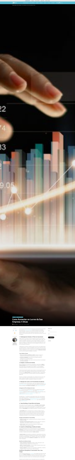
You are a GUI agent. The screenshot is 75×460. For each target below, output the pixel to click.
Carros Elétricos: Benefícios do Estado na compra (14, 344)
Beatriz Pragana (16, 324)
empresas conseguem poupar (30, 392)
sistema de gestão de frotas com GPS (35, 398)
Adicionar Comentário (26, 324)
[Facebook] (13, 331)
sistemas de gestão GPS (41, 385)
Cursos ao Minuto (37, 0)
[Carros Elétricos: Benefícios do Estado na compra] (14, 339)
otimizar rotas (30, 390)
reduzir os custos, (33, 399)
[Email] (15, 333)
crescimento (32, 453)
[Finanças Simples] (14, 3)
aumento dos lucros (24, 400)
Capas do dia (42, 0)
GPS (20, 389)
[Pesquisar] (62, 3)
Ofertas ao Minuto (47, 0)
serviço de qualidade (28, 329)
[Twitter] (16, 331)
